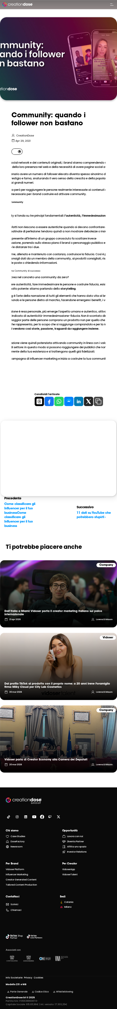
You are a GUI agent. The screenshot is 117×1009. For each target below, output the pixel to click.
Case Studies (18, 836)
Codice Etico (42, 991)
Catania (68, 902)
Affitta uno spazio (76, 846)
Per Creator (69, 864)
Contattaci (12, 897)
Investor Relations (77, 851)
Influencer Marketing (17, 874)
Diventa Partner (75, 841)
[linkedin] (78, 401)
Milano (67, 907)
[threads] (39, 401)
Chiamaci (16, 910)
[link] (58, 593)
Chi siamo (12, 831)
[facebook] (49, 401)
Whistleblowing (64, 991)
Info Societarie (14, 977)
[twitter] (88, 401)
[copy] (98, 401)
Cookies (38, 977)
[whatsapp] (59, 401)
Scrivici (14, 904)
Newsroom (16, 846)
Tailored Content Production (21, 884)
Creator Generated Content (21, 879)
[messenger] (68, 401)
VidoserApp (68, 869)
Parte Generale (19, 991)
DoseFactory (18, 841)
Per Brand (12, 864)
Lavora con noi (75, 836)
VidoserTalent (70, 874)
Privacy (28, 977)
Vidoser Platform (15, 869)
